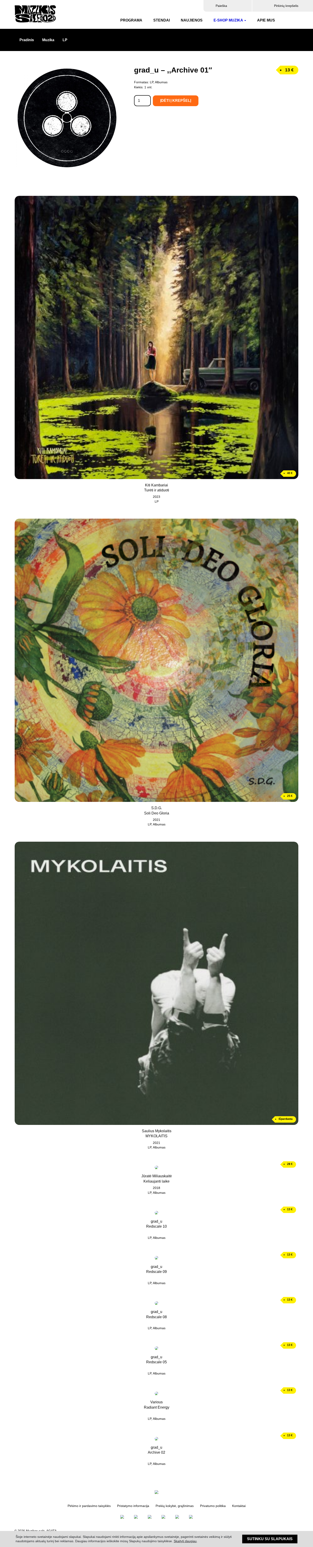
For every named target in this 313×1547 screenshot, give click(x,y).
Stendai (161, 20)
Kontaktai (239, 1506)
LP (65, 40)
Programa (131, 20)
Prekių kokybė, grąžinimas (175, 1506)
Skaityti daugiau (185, 1541)
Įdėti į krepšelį (175, 100)
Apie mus (266, 20)
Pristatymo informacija (133, 1506)
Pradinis (26, 40)
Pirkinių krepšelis (285, 6)
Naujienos (192, 20)
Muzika (48, 40)
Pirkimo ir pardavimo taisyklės (89, 1506)
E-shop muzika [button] (228, 20)
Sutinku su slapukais (270, 1539)
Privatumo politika (213, 1506)
